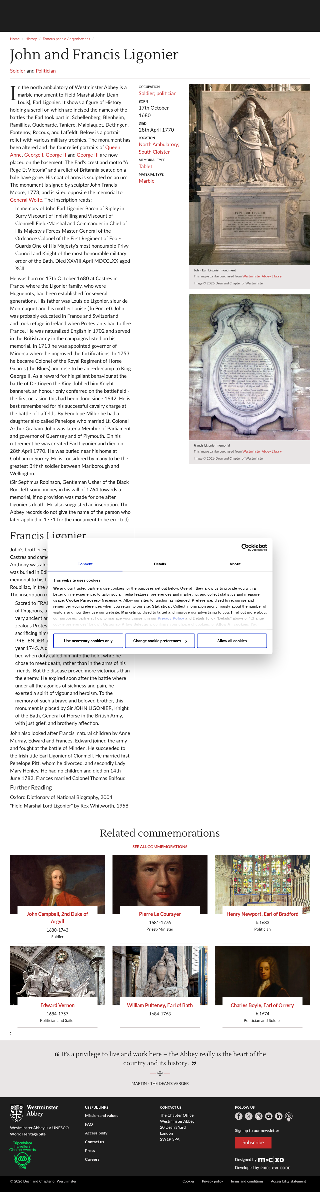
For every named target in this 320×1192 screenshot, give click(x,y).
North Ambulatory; (159, 144)
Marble (146, 181)
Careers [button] (92, 1159)
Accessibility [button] (96, 1132)
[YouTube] (268, 1116)
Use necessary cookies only (88, 641)
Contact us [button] (94, 1141)
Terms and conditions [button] (247, 1181)
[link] (271, 1160)
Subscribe (253, 1142)
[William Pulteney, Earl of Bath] (160, 975)
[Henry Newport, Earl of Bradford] (262, 884)
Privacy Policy (171, 618)
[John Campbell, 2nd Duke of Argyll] (57, 884)
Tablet (145, 166)
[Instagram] (258, 1116)
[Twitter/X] (248, 1116)
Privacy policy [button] (212, 1181)
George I (33, 155)
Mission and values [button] (101, 1115)
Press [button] (90, 1150)
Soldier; (147, 93)
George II (56, 155)
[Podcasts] (288, 1116)
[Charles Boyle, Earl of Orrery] (262, 975)
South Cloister (154, 152)
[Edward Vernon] (57, 975)
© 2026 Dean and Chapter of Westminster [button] (43, 1181)
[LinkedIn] (278, 1116)
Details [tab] (160, 564)
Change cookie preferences (157, 641)
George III (88, 155)
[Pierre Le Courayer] (160, 884)
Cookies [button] (188, 1181)
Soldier (17, 71)
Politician (46, 71)
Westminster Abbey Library (262, 276)
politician (166, 93)
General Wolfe (26, 200)
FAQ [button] (89, 1124)
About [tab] (235, 564)
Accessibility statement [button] (288, 1181)
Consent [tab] (85, 564)
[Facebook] (238, 1116)
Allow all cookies (232, 641)
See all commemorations (160, 846)
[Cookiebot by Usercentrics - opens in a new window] (245, 547)
